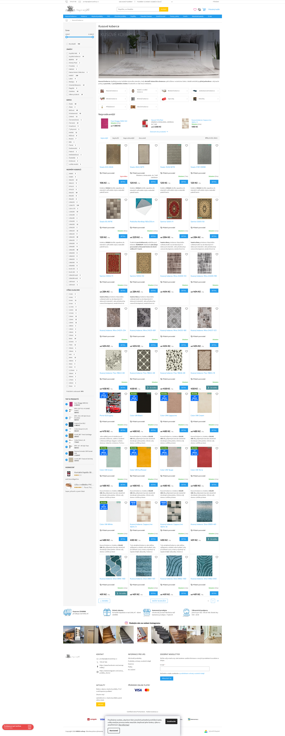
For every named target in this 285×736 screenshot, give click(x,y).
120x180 (73, 212)
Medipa (73, 82)
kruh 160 (73, 272)
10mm (73, 323)
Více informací (123, 725)
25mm (72, 383)
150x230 (73, 227)
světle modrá (75, 164)
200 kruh (73, 285)
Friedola (73, 66)
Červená (73, 123)
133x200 (73, 221)
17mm (72, 380)
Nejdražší (116, 138)
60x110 (73, 183)
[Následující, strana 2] (213, 601)
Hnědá (73, 132)
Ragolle (73, 88)
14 (217, 601)
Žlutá (72, 107)
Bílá (71, 142)
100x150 (73, 202)
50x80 (72, 177)
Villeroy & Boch (76, 94)
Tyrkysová (74, 129)
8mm (72, 338)
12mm (73, 319)
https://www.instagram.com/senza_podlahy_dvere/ (112, 672)
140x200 (73, 224)
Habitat (73, 69)
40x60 (72, 174)
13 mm (72, 313)
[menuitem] (71, 16)
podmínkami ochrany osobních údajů (192, 673)
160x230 (73, 237)
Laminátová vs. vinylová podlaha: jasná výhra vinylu (109, 699)
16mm (72, 332)
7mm (72, 345)
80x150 (73, 193)
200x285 (73, 247)
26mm (72, 326)
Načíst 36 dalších (159, 601)
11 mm (72, 307)
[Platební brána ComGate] (92, 719)
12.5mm (73, 370)
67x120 (73, 189)
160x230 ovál (75, 275)
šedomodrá (74, 148)
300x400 (73, 266)
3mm (72, 367)
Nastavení (114, 730)
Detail (123, 182)
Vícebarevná (75, 113)
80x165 (73, 196)
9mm (72, 364)
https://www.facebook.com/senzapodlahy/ (111, 666)
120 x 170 (73, 208)
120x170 (74, 205)
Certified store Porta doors (136, 712)
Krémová (73, 161)
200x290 (73, 250)
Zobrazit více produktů (158, 132)
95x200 (73, 199)
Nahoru (105, 601)
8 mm (72, 303)
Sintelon (73, 91)
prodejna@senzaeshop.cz (108, 659)
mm (71, 354)
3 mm (72, 294)
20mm (72, 351)
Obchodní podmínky (126, 2)
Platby (130, 667)
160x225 (73, 234)
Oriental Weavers (76, 85)
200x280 (73, 243)
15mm (72, 335)
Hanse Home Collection (78, 72)
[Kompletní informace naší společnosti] (193, 719)
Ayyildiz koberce (76, 56)
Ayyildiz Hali (74, 53)
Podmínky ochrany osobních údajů (149, 2)
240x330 (73, 259)
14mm (72, 329)
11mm (73, 310)
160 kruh (73, 282)
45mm (72, 377)
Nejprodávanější (128, 138)
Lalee (72, 79)
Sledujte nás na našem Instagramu (144, 623)
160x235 (73, 240)
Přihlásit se (166, 678)
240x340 (73, 262)
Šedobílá (73, 158)
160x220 (73, 231)
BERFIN (73, 60)
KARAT (73, 75)
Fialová (73, 152)
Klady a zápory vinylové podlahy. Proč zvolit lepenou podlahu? (109, 690)
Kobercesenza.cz (152, 712)
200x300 (73, 253)
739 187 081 (103, 662)
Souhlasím (171, 721)
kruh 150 (73, 269)
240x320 (73, 256)
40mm (72, 361)
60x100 (73, 180)
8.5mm (72, 342)
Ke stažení (131, 670)
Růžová (73, 136)
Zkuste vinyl (100, 695)
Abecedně (142, 138)
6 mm (72, 300)
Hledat (163, 9)
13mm (73, 316)
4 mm (72, 297)
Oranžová (74, 126)
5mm (72, 386)
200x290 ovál (75, 278)
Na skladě (74, 44)
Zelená (73, 117)
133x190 (73, 215)
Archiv (100, 704)
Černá (72, 145)
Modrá (72, 139)
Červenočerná (75, 120)
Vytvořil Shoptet (214, 731)
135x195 (73, 218)
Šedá (72, 104)
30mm (72, 373)
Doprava (131, 664)
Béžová (73, 110)
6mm (72, 357)
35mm (72, 348)
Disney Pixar (74, 63)
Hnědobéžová (75, 155)
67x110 (73, 186)
